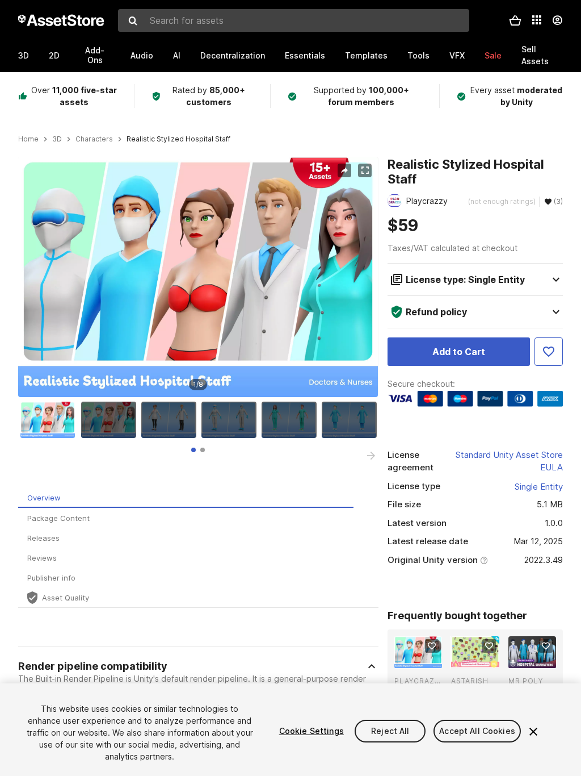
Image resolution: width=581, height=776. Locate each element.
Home (28, 139)
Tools (418, 55)
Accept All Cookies (477, 731)
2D (54, 55)
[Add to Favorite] (548, 351)
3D (23, 55)
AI (176, 55)
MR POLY (525, 681)
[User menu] (557, 20)
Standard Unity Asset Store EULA (509, 461)
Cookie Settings (311, 731)
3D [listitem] (57, 139)
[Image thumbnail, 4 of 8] (231, 420)
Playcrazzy (418, 681)
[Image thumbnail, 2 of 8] (111, 420)
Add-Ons (94, 55)
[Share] (344, 170)
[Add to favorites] (432, 646)
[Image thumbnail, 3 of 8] (171, 420)
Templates (366, 55)
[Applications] (537, 20)
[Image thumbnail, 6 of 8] (352, 420)
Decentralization (232, 55)
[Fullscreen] (365, 170)
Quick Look (424, 658)
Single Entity (539, 486)
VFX (457, 55)
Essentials (305, 55)
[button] (515, 20)
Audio (141, 55)
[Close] (533, 731)
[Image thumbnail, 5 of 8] (292, 420)
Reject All (390, 731)
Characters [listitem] (94, 139)
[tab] (193, 450)
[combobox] (293, 20)
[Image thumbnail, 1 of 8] (50, 420)
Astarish (470, 681)
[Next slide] (371, 456)
